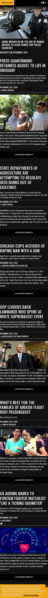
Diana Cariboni (8, 90)
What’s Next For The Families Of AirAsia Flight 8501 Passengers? (22, 407)
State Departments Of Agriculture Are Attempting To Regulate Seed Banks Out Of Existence (20, 177)
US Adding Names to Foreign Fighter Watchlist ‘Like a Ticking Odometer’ (23, 498)
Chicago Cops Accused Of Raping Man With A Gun (22, 248)
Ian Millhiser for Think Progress (15, 336)
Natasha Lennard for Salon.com (15, 265)
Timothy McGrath (9, 424)
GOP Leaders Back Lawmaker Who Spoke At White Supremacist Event (21, 311)
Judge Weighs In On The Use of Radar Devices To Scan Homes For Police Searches (23, 44)
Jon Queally (6, 520)
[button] (42, 2)
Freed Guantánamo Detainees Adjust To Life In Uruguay (22, 65)
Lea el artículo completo (24, 154)
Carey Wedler (7, 204)
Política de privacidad (31, 595)
